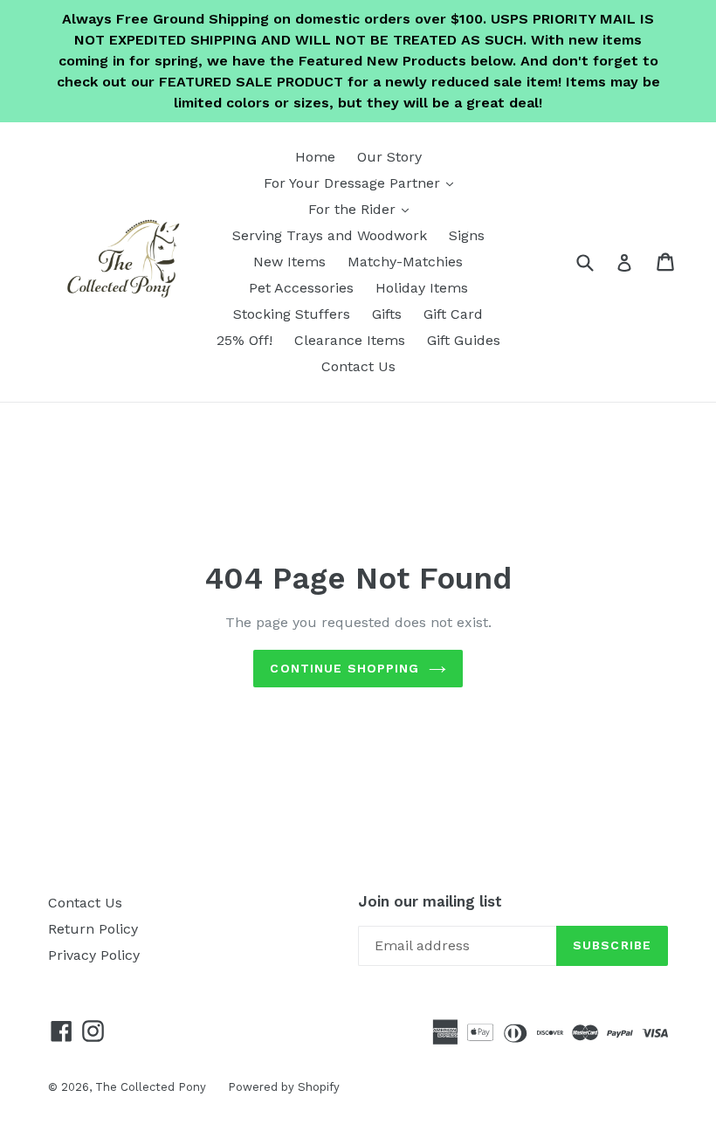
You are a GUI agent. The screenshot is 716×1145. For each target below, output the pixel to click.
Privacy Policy (94, 955)
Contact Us (358, 366)
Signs (467, 235)
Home (315, 156)
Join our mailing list (430, 901)
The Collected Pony (150, 1086)
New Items (289, 261)
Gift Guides (463, 340)
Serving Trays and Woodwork (329, 235)
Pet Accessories (301, 287)
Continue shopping (344, 668)
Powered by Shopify (284, 1086)
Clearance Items (349, 340)
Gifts (387, 314)
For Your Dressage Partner (363, 182)
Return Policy (93, 929)
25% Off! (244, 340)
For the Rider (362, 208)
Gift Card (453, 314)
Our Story (389, 156)
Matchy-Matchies (405, 261)
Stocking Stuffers (291, 314)
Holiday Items (421, 287)
